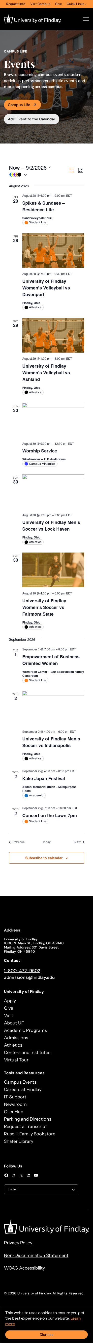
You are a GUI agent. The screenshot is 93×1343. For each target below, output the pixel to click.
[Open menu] (86, 19)
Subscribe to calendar (43, 857)
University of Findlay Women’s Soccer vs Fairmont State (44, 607)
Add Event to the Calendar (31, 119)
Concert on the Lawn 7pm (49, 815)
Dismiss (47, 1334)
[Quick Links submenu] (86, 4)
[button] (38, 174)
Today (46, 842)
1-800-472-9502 (22, 971)
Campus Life (19, 104)
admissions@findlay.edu (29, 977)
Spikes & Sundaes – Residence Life (43, 206)
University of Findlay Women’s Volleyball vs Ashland (46, 372)
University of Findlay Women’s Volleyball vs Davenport (46, 288)
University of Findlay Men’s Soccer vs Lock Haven (51, 525)
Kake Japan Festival (43, 778)
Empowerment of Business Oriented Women (51, 659)
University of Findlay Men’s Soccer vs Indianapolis (51, 742)
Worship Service (39, 451)
